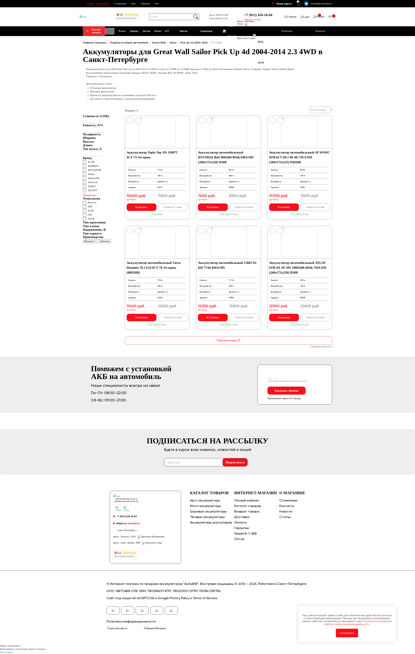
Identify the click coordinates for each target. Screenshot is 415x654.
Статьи (285, 517)
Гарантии (145, 3)
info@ (128, 523)
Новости (285, 511)
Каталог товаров (96, 31)
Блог (133, 3)
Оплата (240, 522)
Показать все (90, 195)
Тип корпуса (92, 233)
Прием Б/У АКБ (245, 533)
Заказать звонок (286, 390)
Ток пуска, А (92, 149)
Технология (91, 198)
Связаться (206, 31)
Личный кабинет (247, 500)
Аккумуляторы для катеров (211, 522)
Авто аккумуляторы (205, 500)
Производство (93, 237)
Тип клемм (91, 226)
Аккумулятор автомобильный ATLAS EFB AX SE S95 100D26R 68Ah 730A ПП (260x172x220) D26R (297, 267)
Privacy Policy (179, 598)
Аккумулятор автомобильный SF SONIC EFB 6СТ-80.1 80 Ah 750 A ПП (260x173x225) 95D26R (299, 157)
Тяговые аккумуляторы (207, 517)
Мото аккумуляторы (205, 506)
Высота (88, 141)
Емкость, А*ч (93, 125)
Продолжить (6, 652)
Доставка (241, 517)
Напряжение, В (94, 229)
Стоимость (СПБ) (96, 116)
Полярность (92, 134)
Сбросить (105, 241)
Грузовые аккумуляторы (208, 511)
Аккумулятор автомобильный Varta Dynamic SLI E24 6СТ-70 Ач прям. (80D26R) (153, 267)
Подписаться (235, 462)
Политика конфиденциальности (131, 621)
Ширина (89, 138)
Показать (89, 241)
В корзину (142, 207)
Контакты (286, 506)
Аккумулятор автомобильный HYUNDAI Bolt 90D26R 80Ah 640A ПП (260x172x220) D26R (226, 157)
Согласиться (347, 633)
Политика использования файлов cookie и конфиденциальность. (358, 623)
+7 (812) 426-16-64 (258, 15)
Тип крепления (94, 222)
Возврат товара (246, 511)
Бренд (87, 158)
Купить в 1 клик (173, 207)
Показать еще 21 (228, 340)
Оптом (239, 539)
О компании (120, 3)
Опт (157, 3)
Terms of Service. (205, 598)
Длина (87, 145)
